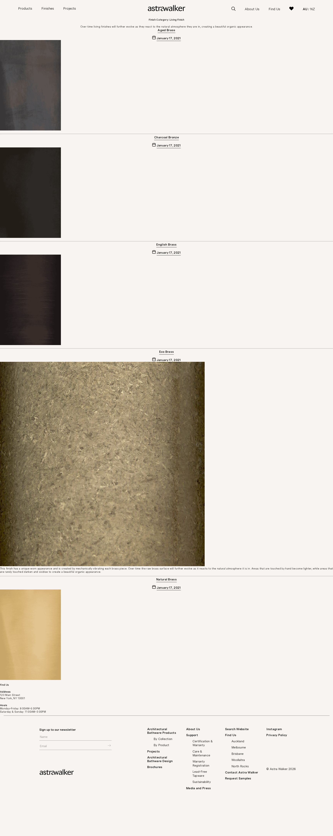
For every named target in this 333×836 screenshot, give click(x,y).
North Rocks (240, 766)
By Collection (163, 739)
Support (192, 735)
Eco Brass (166, 352)
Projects (69, 8)
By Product (161, 745)
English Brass (166, 244)
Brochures (154, 767)
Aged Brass (166, 30)
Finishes (47, 8)
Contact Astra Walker (241, 772)
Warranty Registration (201, 763)
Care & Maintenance (201, 753)
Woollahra (238, 760)
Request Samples (238, 778)
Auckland (237, 741)
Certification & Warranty (203, 743)
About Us (252, 9)
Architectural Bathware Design (160, 759)
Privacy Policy (276, 735)
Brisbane (237, 754)
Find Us (274, 9)
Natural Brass (166, 579)
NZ (312, 9)
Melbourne (238, 747)
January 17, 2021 (169, 38)
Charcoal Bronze (166, 137)
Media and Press (198, 788)
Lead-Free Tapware (200, 773)
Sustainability (202, 782)
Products (25, 8)
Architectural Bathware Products (161, 731)
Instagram (274, 729)
